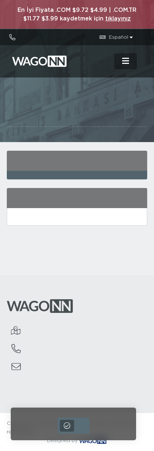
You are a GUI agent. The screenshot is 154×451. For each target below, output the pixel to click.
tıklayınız (118, 19)
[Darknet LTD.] (61, 61)
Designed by (63, 440)
